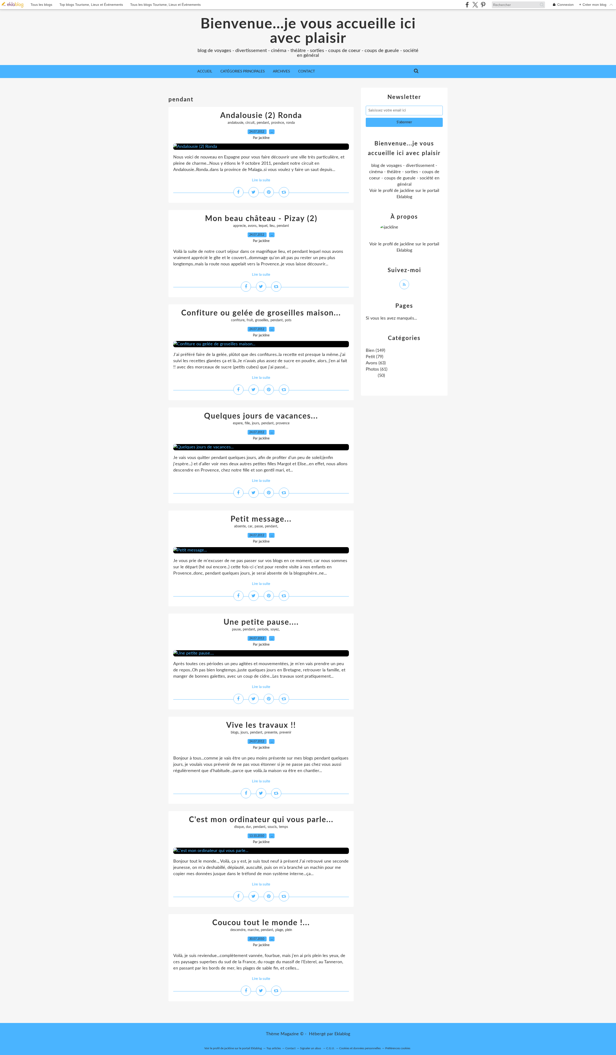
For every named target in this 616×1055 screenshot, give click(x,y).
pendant (263, 123)
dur (248, 827)
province (277, 123)
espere (238, 423)
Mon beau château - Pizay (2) (261, 219)
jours (255, 423)
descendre (237, 930)
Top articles (273, 1048)
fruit (250, 320)
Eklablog (342, 1034)
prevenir (285, 732)
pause (236, 629)
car (250, 526)
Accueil (204, 71)
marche (253, 930)
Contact (306, 71)
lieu (272, 226)
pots (288, 320)
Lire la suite (261, 180)
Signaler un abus (311, 1048)
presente (270, 732)
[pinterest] (483, 4)
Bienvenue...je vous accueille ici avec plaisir (308, 31)
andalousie (235, 123)
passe (259, 526)
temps (283, 827)
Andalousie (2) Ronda (261, 115)
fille (247, 423)
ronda (290, 123)
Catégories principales (242, 71)
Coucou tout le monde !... (261, 923)
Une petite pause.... (261, 622)
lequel (263, 226)
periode (262, 629)
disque (239, 827)
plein (288, 930)
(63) (376, 363)
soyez (274, 629)
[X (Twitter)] (475, 4)
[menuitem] (205, 71)
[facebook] (467, 4)
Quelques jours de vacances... (261, 416)
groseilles (261, 320)
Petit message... (261, 519)
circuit (250, 123)
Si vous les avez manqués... (391, 318)
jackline (407, 191)
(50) (381, 376)
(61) (376, 369)
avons (252, 226)
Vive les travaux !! (261, 725)
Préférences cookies (397, 1048)
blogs (234, 732)
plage (279, 930)
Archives (281, 71)
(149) (375, 350)
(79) (374, 357)
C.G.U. (330, 1048)
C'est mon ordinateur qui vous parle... (261, 820)
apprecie (239, 226)
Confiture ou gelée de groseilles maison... (261, 313)
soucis (272, 827)
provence (282, 423)
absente (240, 526)
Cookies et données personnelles (360, 1048)
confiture (237, 320)
